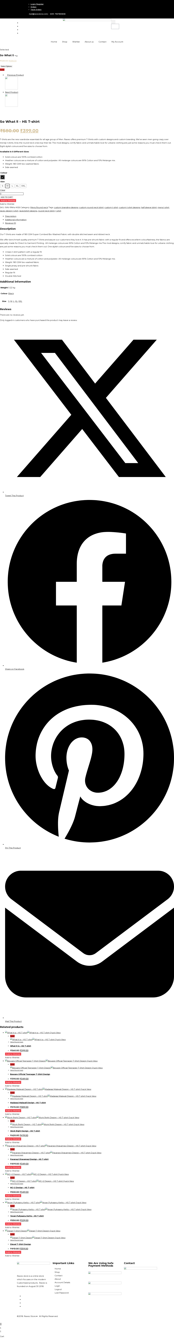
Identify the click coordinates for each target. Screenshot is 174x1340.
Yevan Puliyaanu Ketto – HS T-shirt (27, 1216)
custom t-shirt (111, 207)
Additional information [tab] (15, 219)
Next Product (11, 92)
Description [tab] (10, 216)
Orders (33, 7)
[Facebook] (20, 33)
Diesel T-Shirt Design (20, 1244)
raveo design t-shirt (9, 211)
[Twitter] (23, 1306)
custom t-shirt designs (129, 207)
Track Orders (36, 10)
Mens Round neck (39, 207)
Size (2, 181)
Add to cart (7, 197)
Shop (64, 42)
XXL (20, 301)
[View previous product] (6, 75)
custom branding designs (66, 207)
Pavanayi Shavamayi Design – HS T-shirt (29, 1159)
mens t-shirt (163, 207)
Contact (102, 42)
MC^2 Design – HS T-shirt (22, 1187)
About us (89, 42)
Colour (3, 173)
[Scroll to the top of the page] (1, 1324)
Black (11, 293)
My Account (117, 42)
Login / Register (37, 4)
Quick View (55, 1032)
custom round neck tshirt (91, 207)
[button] (113, 22)
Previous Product (15, 75)
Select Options (6, 66)
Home (54, 42)
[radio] (2, 177)
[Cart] (115, 26)
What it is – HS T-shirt (20, 1046)
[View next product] (19, 92)
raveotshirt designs (28, 211)
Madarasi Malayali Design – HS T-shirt (28, 1103)
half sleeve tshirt (149, 207)
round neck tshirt (46, 211)
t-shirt (58, 211)
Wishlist (76, 42)
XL (16, 301)
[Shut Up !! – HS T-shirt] (11, 106)
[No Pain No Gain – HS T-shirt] (11, 89)
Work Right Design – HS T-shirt (25, 1131)
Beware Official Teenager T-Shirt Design (30, 1074)
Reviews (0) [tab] (10, 223)
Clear (2, 190)
